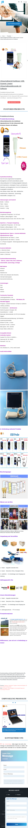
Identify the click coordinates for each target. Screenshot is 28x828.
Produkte (9, 36)
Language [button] (25, 1)
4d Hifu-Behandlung (11, 674)
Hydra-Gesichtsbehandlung (11, 678)
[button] (19, 2)
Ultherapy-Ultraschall (16, 676)
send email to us (14, 102)
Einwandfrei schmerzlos (12, 679)
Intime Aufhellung (8, 676)
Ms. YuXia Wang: (7, 744)
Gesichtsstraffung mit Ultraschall (7, 673)
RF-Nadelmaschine (19, 673)
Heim (3, 36)
